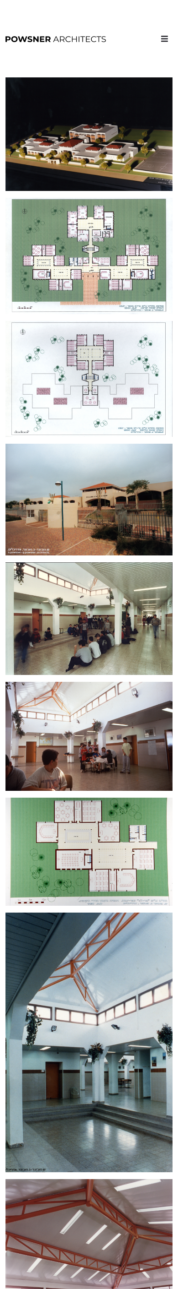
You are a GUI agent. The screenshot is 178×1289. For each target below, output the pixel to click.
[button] (165, 39)
